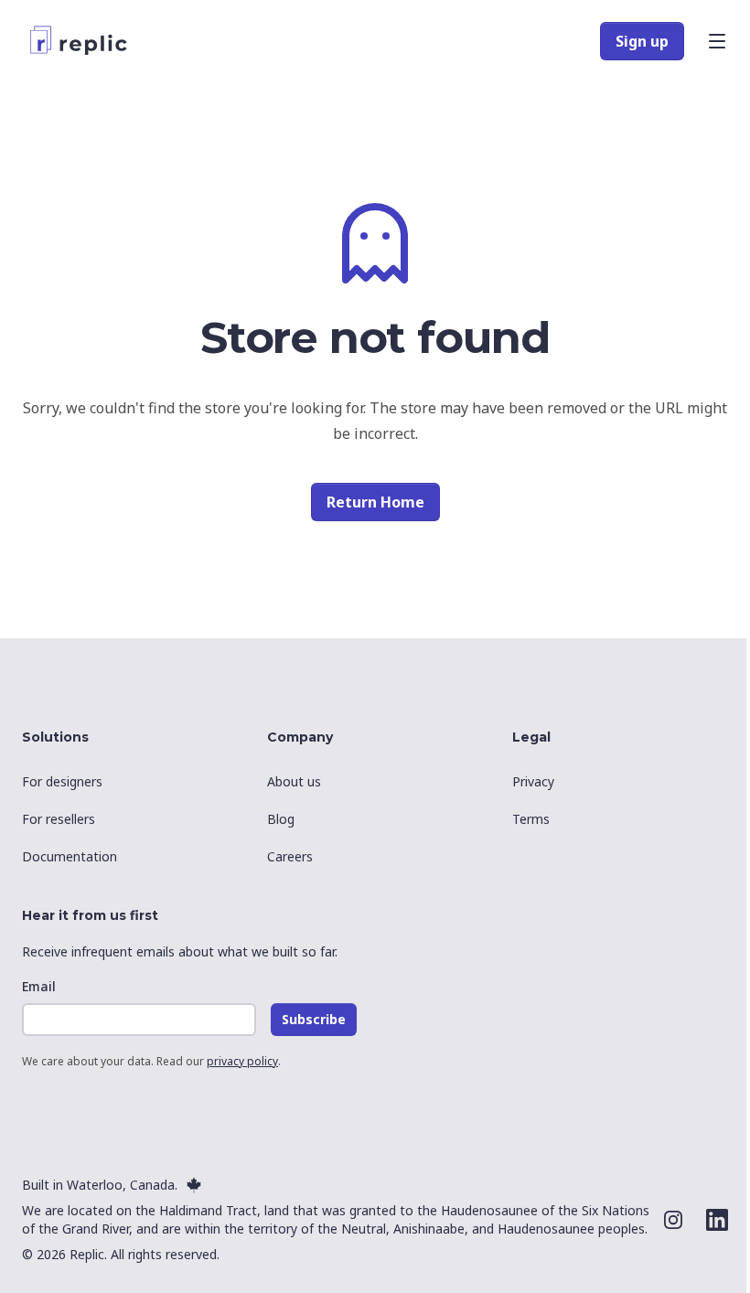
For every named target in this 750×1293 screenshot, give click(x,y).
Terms (531, 819)
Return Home (375, 502)
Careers (290, 856)
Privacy (533, 781)
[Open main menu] (717, 41)
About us (294, 781)
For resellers (58, 819)
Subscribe (314, 1019)
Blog (281, 819)
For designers (62, 781)
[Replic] (82, 41)
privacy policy (242, 1061)
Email (39, 986)
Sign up (642, 41)
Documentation (69, 856)
